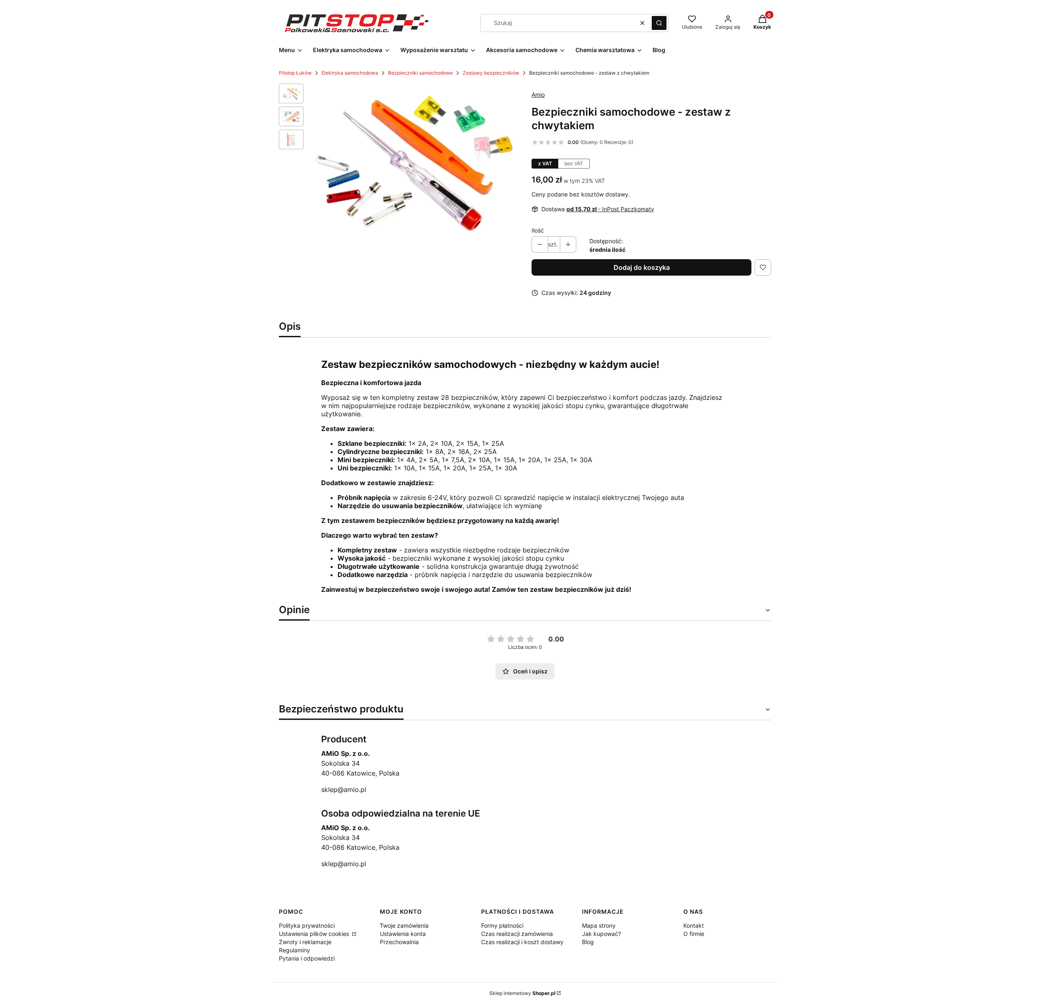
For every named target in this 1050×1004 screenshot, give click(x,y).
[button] (659, 23)
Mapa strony (599, 925)
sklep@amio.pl (343, 789)
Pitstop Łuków (295, 73)
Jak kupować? (601, 933)
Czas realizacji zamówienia (517, 933)
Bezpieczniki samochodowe (420, 73)
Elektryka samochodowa (350, 73)
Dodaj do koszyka (642, 267)
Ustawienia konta (403, 933)
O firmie (693, 933)
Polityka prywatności (307, 925)
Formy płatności (502, 925)
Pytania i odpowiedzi (307, 958)
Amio (538, 94)
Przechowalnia (399, 941)
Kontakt (693, 925)
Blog (588, 941)
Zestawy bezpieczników (491, 73)
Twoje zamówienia (404, 925)
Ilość (538, 230)
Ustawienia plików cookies (315, 933)
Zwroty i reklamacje (305, 941)
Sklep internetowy (522, 993)
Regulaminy (294, 950)
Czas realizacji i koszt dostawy (522, 941)
